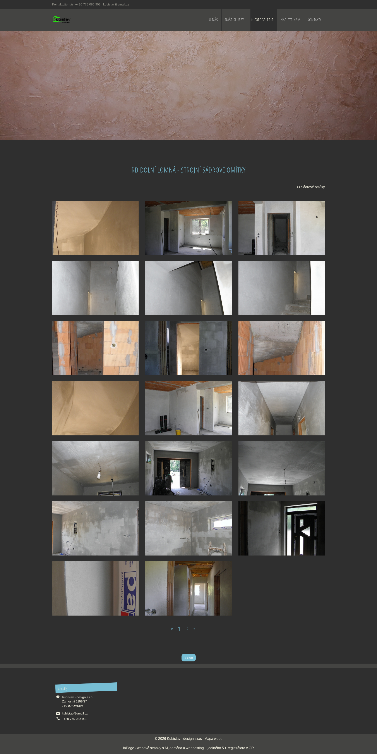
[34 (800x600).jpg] (281, 468)
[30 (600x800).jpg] (95, 228)
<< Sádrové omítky (310, 187)
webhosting (195, 748)
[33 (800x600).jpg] (188, 468)
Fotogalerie (264, 19)
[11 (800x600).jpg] (188, 588)
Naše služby (235, 19)
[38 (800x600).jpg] (95, 588)
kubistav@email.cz (116, 4)
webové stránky (149, 748)
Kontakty (314, 19)
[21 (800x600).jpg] (188, 228)
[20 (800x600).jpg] (188, 408)
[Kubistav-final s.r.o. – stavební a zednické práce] (61, 19)
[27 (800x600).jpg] (188, 348)
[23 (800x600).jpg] (95, 288)
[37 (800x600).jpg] (281, 528)
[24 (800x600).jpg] (188, 288)
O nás (213, 19)
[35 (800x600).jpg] (95, 528)
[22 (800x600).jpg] (281, 228)
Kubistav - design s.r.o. (184, 738)
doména (176, 748)
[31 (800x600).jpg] (281, 408)
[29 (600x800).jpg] (95, 408)
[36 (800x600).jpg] (188, 528)
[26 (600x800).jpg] (95, 348)
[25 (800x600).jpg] (281, 288)
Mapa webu (213, 738)
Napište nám (290, 19)
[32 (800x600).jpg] (95, 468)
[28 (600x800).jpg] (281, 348)
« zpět (188, 657)
